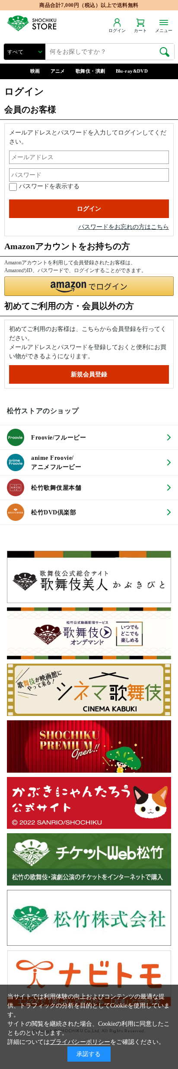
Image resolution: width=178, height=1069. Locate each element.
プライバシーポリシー (80, 1042)
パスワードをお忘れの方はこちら (123, 227)
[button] (89, 286)
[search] (164, 52)
